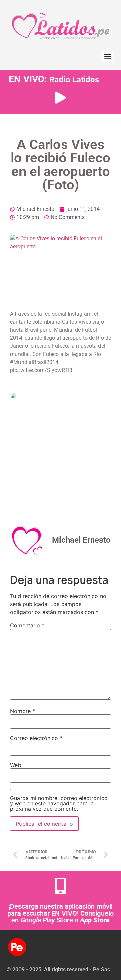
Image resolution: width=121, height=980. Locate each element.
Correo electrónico (36, 738)
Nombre (22, 711)
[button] (107, 56)
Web (15, 765)
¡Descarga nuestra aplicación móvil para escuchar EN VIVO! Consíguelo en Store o (60, 913)
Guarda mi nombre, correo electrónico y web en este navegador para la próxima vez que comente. (59, 803)
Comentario (27, 625)
